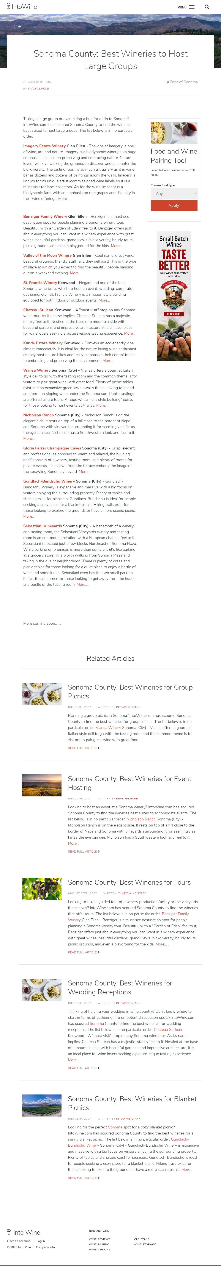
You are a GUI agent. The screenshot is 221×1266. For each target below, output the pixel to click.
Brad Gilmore (38, 89)
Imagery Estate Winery (44, 146)
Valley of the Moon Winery (47, 255)
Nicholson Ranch (38, 415)
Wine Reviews (100, 1239)
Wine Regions (99, 1249)
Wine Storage (145, 1244)
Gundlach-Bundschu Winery (49, 481)
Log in (40, 1241)
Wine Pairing (99, 1244)
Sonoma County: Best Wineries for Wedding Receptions (120, 988)
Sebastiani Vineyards (42, 526)
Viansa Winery (37, 370)
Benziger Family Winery (45, 216)
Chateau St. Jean (38, 310)
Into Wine (26, 1232)
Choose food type (163, 185)
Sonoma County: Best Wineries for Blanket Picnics (132, 1103)
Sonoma (97, 1023)
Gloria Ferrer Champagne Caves (52, 448)
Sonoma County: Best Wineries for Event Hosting (129, 783)
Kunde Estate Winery (42, 343)
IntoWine (24, 7)
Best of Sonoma (184, 82)
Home (15, 26)
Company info (45, 1247)
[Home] (9, 6)
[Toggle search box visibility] (207, 6)
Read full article (82, 748)
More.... (102, 405)
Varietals (142, 1239)
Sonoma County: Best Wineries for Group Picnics (130, 692)
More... (63, 198)
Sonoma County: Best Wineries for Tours (129, 882)
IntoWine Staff (128, 707)
